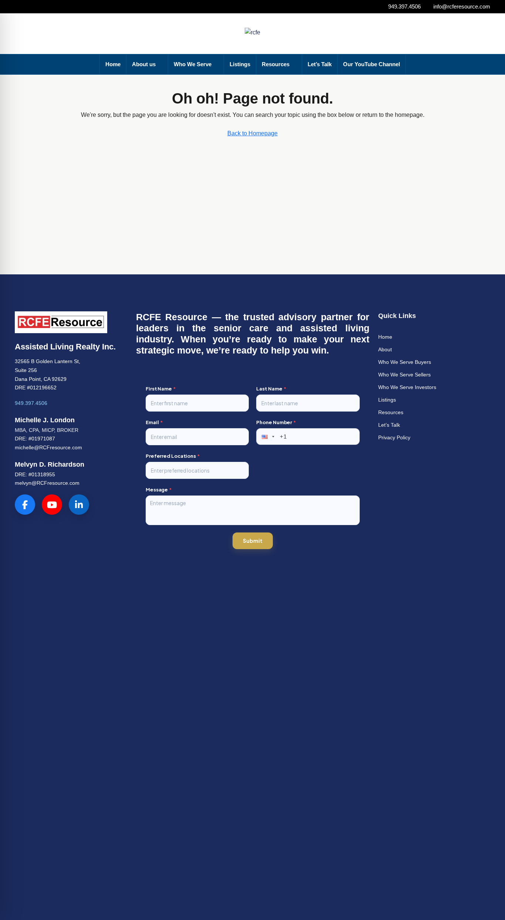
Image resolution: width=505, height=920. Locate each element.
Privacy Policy (394, 437)
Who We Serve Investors (407, 387)
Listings (240, 64)
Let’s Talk (320, 64)
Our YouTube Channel (371, 64)
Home (113, 64)
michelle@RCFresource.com (48, 447)
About (385, 349)
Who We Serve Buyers (404, 362)
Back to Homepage (252, 133)
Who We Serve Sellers (404, 375)
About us (144, 64)
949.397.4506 (31, 403)
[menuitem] (453, 33)
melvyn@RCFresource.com (47, 483)
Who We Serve (192, 64)
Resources (275, 64)
